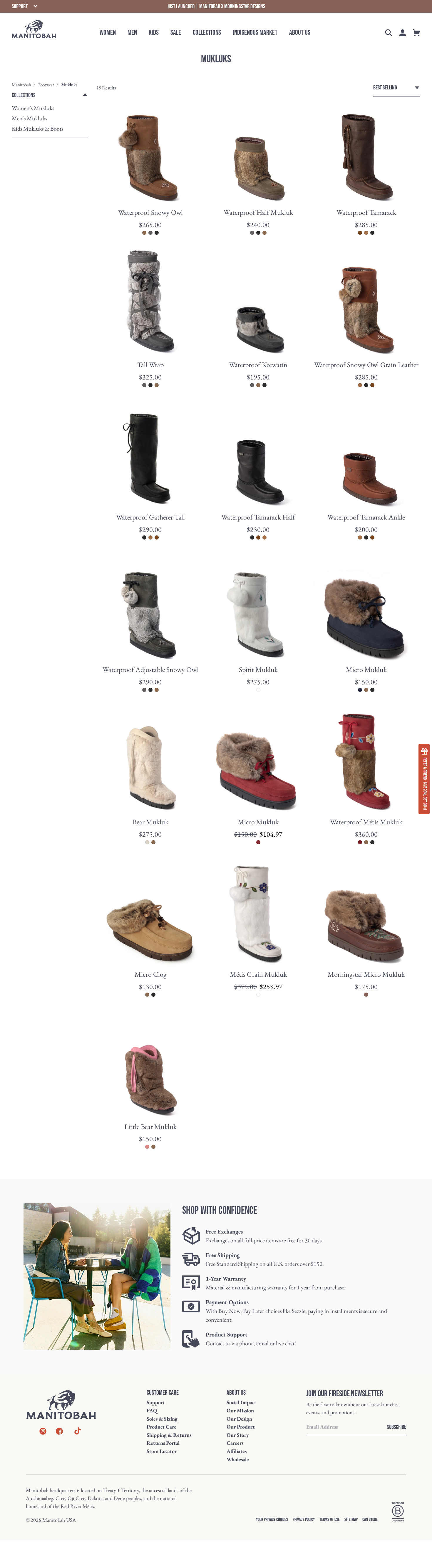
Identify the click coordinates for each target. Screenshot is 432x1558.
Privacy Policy (304, 1519)
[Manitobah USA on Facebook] (59, 1432)
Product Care (161, 1426)
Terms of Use (329, 1519)
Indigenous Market (255, 32)
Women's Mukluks (33, 108)
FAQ (152, 1410)
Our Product (241, 1426)
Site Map (351, 1519)
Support (156, 1402)
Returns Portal (163, 1442)
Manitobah (21, 84)
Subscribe (396, 1427)
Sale (175, 32)
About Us (299, 32)
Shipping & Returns (169, 1435)
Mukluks (69, 84)
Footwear (46, 84)
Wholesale (238, 1459)
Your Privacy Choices (272, 1519)
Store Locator (162, 1451)
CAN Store (370, 1519)
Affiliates (237, 1451)
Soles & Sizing (162, 1418)
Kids (154, 32)
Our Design (239, 1418)
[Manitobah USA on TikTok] (77, 1433)
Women (108, 32)
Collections (207, 32)
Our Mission (240, 1410)
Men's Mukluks (29, 118)
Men (132, 32)
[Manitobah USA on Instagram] (42, 1432)
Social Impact (241, 1402)
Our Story (238, 1435)
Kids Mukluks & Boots (37, 128)
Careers (235, 1442)
